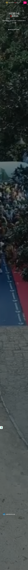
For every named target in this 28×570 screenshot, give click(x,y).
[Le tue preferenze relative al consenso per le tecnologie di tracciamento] (1, 427)
